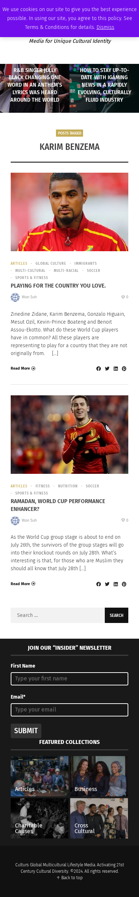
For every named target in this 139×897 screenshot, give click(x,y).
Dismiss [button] (105, 27)
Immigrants (85, 263)
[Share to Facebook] (98, 368)
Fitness (43, 486)
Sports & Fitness (31, 278)
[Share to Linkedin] (115, 368)
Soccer (94, 271)
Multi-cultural (30, 271)
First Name (23, 666)
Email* (18, 697)
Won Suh (29, 297)
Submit (26, 730)
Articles (19, 263)
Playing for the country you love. (58, 285)
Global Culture (51, 263)
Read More (20, 368)
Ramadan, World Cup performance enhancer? (58, 505)
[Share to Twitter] (107, 368)
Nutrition (68, 486)
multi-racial (66, 271)
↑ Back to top (69, 877)
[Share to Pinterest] (124, 368)
